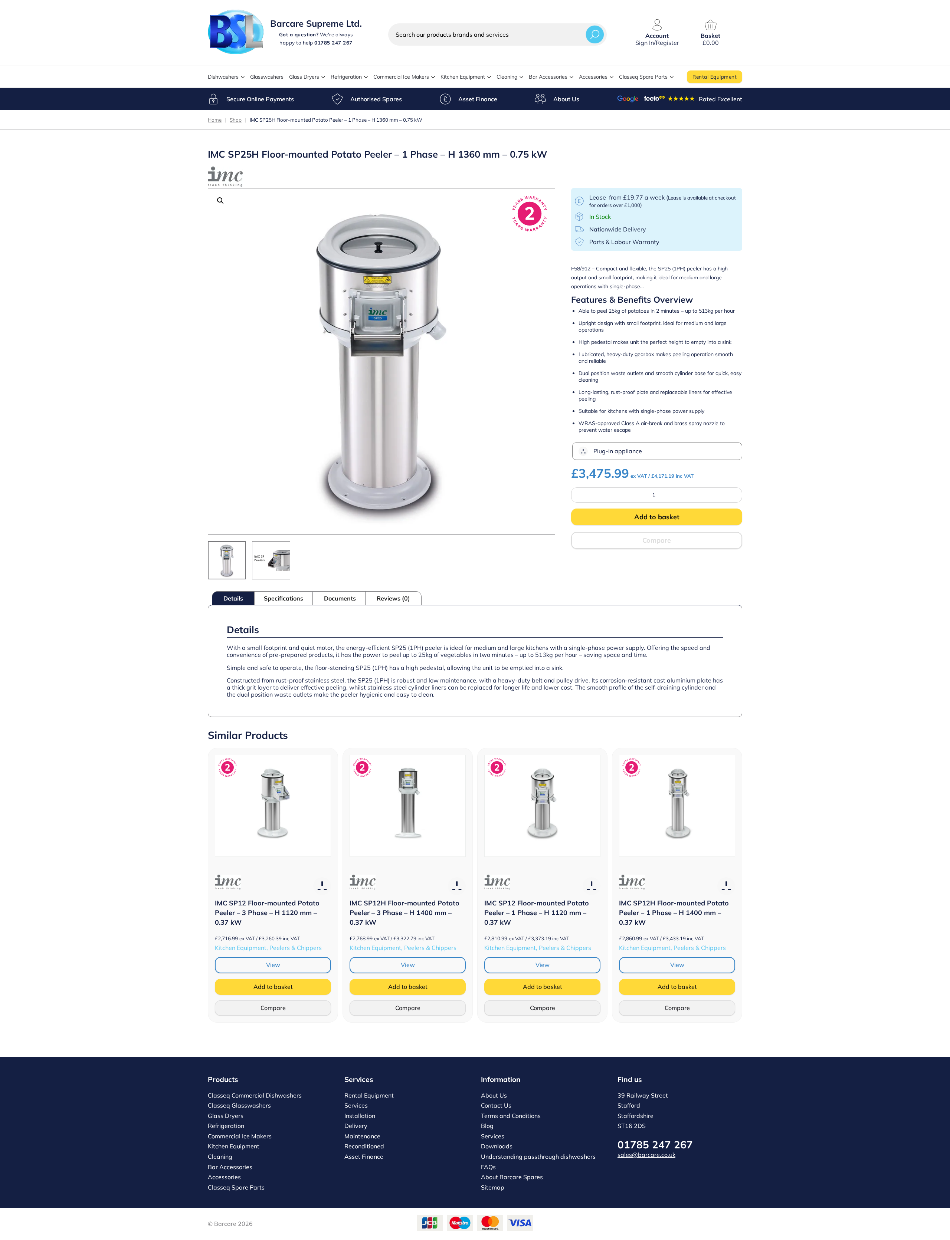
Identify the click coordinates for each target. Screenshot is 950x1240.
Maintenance (362, 1136)
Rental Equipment (714, 76)
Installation (359, 1115)
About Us (566, 99)
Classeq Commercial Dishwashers (255, 1095)
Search (595, 34)
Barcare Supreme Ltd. (316, 23)
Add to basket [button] (273, 986)
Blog (487, 1125)
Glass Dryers (304, 76)
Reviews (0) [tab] (393, 598)
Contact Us (496, 1105)
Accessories (593, 76)
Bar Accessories (548, 76)
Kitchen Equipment (462, 76)
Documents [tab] (340, 598)
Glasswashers (267, 76)
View (273, 964)
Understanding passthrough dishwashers (538, 1156)
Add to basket (656, 517)
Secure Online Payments (260, 99)
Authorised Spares (376, 99)
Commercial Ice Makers (401, 76)
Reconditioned (364, 1146)
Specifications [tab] (283, 598)
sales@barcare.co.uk (646, 1154)
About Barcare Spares (512, 1177)
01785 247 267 (655, 1144)
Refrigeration (346, 76)
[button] (220, 200)
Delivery (355, 1125)
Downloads (496, 1146)
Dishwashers (223, 76)
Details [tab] (233, 598)
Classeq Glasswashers (239, 1105)
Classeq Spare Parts (643, 76)
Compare (656, 540)
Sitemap (492, 1187)
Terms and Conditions (511, 1115)
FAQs (488, 1167)
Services (356, 1105)
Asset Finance (477, 99)
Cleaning (507, 76)
